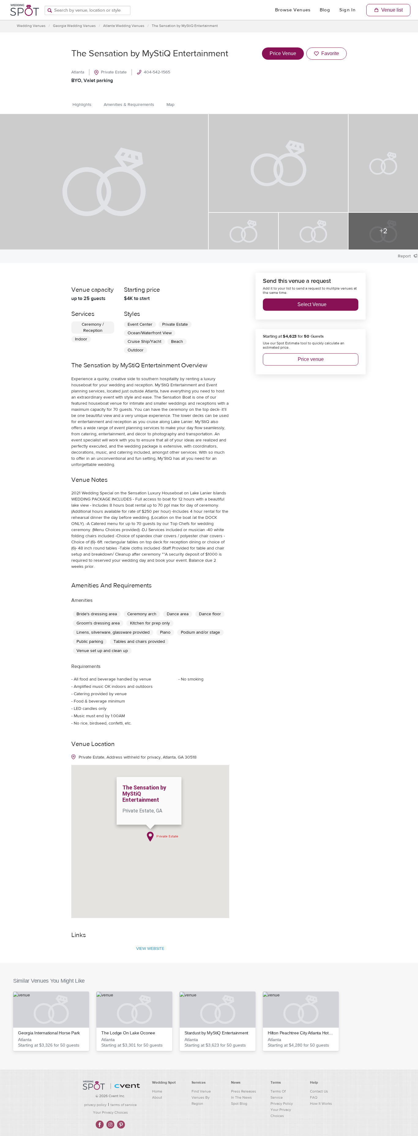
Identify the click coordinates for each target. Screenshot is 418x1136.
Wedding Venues (31, 25)
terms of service (123, 1104)
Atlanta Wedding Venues (123, 25)
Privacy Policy (282, 1103)
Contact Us (319, 1091)
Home (157, 1091)
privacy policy (95, 1104)
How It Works (321, 1103)
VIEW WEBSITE (150, 948)
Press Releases (243, 1091)
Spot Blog (239, 1103)
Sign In (347, 10)
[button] (51, 1021)
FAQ (313, 1097)
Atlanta (77, 72)
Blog (325, 10)
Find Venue (201, 1091)
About (157, 1097)
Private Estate (114, 72)
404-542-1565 (157, 72)
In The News (241, 1097)
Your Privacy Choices (110, 1112)
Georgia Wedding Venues (74, 25)
